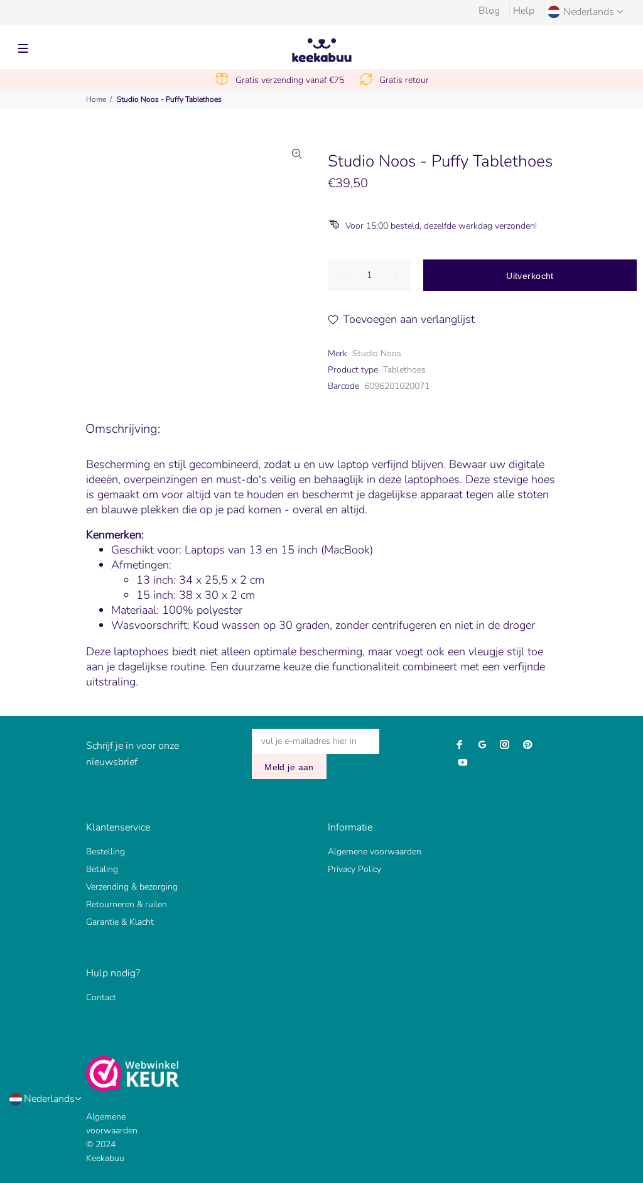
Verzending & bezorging (132, 887)
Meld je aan (289, 767)
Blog (489, 11)
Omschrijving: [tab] (122, 428)
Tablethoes (404, 370)
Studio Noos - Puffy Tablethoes (169, 99)
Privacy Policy (354, 869)
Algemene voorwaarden (374, 852)
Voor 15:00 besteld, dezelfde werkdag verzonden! (441, 226)
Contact (101, 997)
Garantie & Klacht (120, 922)
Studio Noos (376, 353)
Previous (78, 264)
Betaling (102, 869)
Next (297, 264)
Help (523, 11)
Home (96, 99)
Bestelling (105, 852)
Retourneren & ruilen (126, 904)
